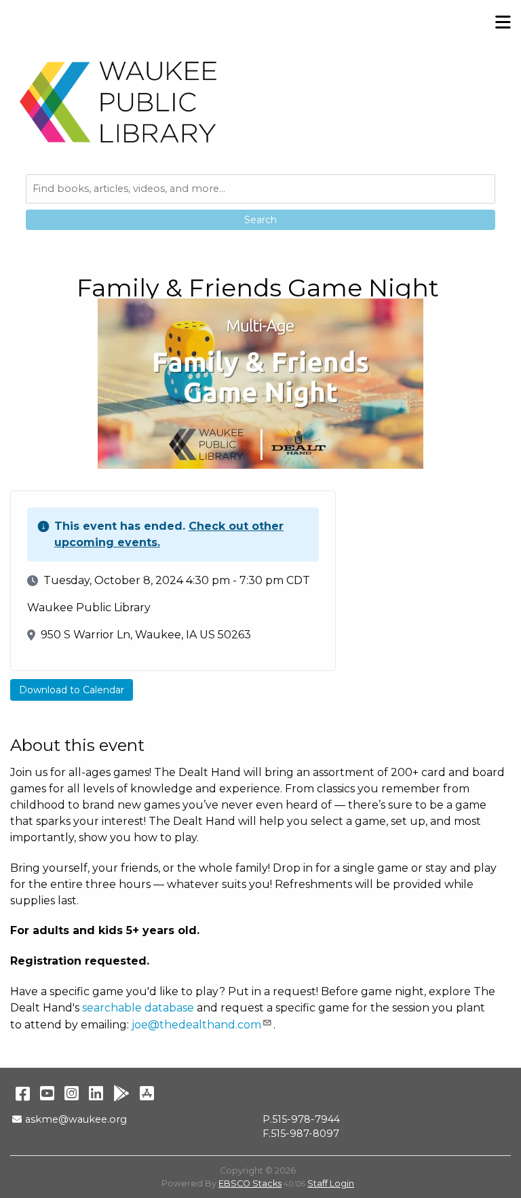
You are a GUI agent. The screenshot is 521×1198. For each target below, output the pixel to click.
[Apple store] (147, 1093)
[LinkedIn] (96, 1093)
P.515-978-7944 (301, 1119)
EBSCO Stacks (250, 1183)
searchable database (138, 1007)
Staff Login (330, 1183)
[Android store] (121, 1093)
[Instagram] (71, 1093)
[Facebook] (23, 1093)
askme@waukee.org (75, 1119)
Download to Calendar (71, 690)
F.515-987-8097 (301, 1133)
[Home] (118, 102)
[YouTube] (47, 1093)
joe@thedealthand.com (196, 1024)
